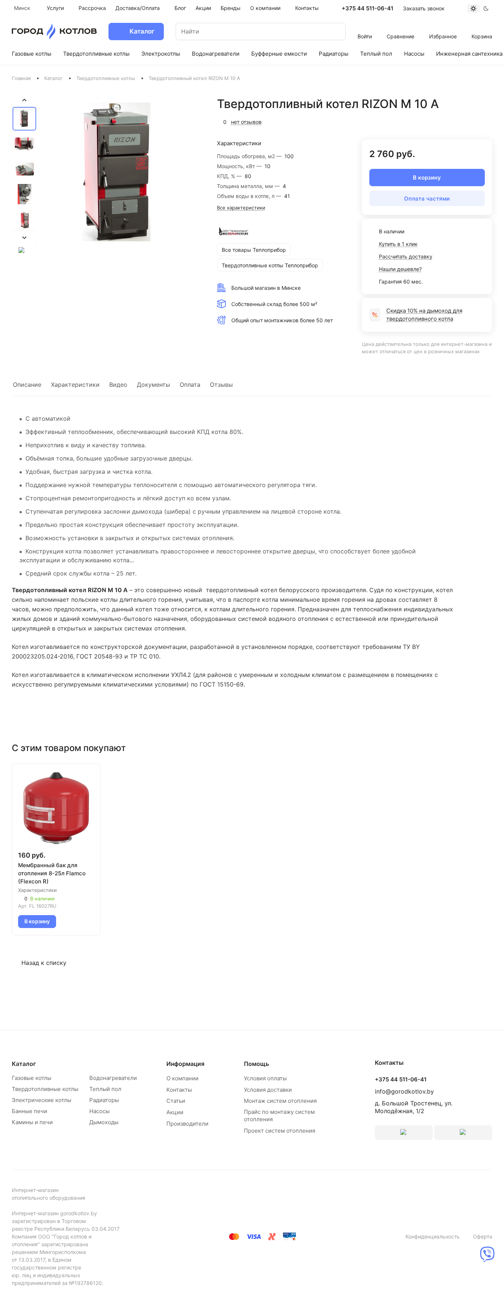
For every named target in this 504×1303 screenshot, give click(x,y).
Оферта (482, 1236)
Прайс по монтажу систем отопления (279, 1115)
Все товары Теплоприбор (254, 250)
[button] (24, 119)
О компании (182, 1078)
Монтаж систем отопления (280, 1100)
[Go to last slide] (24, 100)
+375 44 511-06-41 (367, 8)
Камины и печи (32, 1122)
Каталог (53, 78)
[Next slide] (24, 237)
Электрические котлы (41, 1100)
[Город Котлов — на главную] (54, 31)
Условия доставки (268, 1089)
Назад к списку (43, 962)
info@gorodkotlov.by (404, 1091)
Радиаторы (104, 1100)
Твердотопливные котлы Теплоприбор (270, 265)
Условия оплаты (265, 1078)
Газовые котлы (31, 1077)
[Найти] (333, 31)
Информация (185, 1063)
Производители (187, 1123)
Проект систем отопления (279, 1130)
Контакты (179, 1089)
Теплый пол (105, 1088)
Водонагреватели (113, 1077)
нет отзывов (246, 122)
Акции (174, 1112)
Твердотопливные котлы (105, 78)
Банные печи (29, 1111)
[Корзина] (482, 26)
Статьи (175, 1100)
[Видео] (24, 250)
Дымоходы (103, 1122)
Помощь (256, 1063)
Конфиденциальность (432, 1236)
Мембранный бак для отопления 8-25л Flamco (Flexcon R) (52, 873)
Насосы (99, 1111)
